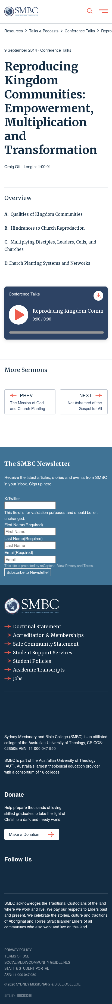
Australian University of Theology (57, 742)
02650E (11, 748)
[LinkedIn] (56, 877)
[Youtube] (100, 877)
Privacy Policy (18, 949)
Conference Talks (55, 50)
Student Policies (32, 661)
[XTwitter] (78, 877)
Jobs (18, 679)
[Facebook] (12, 877)
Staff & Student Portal (26, 968)
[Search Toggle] (89, 11)
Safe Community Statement (46, 644)
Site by (9, 995)
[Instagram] (34, 877)
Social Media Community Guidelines (37, 962)
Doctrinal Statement (37, 627)
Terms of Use (16, 956)
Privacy (70, 565)
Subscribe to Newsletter (28, 572)
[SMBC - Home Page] (21, 12)
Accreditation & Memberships (48, 635)
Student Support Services (42, 653)
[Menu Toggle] (103, 11)
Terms (88, 565)
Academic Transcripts (39, 670)
